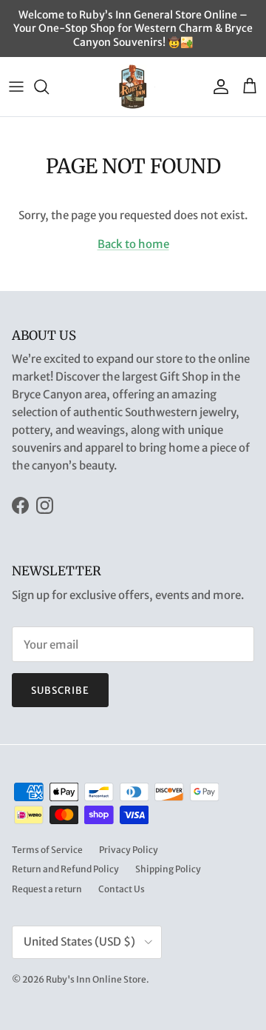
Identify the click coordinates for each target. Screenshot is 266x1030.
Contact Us (121, 888)
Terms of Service (47, 849)
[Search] (49, 86)
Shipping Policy (168, 869)
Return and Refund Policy (65, 869)
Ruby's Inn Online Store (96, 979)
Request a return (47, 888)
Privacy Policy (128, 849)
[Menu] (16, 86)
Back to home (133, 244)
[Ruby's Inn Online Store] (133, 86)
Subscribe (60, 690)
